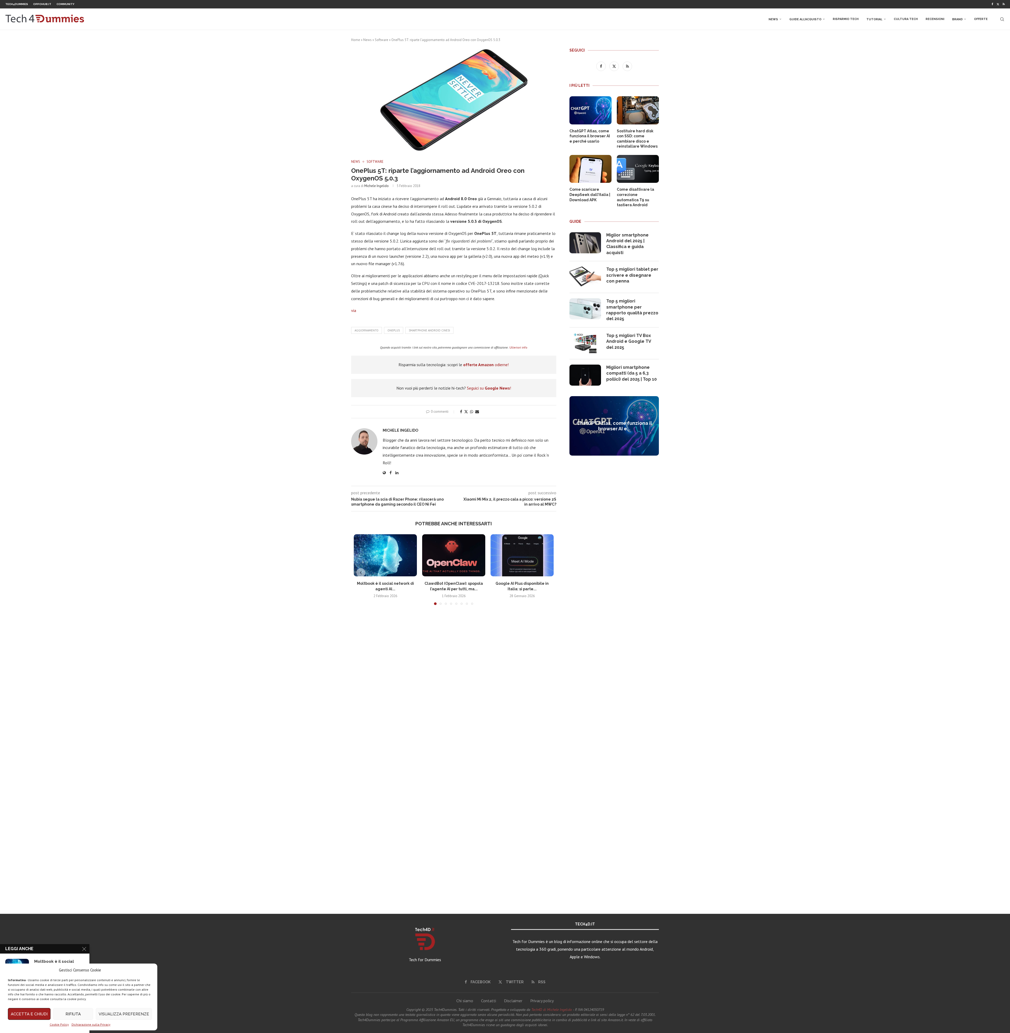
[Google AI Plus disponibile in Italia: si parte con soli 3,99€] (522, 555)
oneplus (393, 330)
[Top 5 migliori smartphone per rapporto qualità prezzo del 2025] (585, 308)
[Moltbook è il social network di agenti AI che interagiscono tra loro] (385, 555)
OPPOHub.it (42, 4)
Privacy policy (542, 1000)
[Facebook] (992, 4)
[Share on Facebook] (461, 411)
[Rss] (1004, 4)
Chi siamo (464, 1000)
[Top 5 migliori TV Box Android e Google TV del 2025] (585, 343)
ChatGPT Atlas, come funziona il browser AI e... (614, 425)
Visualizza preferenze (124, 1014)
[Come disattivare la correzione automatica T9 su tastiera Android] (638, 169)
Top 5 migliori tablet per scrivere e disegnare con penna (632, 275)
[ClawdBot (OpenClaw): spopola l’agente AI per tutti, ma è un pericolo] (453, 555)
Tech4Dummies (16, 4)
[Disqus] (453, 687)
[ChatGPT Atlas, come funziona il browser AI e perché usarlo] (590, 110)
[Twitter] (998, 4)
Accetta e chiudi (29, 1014)
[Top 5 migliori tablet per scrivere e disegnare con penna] (585, 277)
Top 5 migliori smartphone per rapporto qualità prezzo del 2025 (632, 310)
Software (381, 40)
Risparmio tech (845, 19)
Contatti (488, 1000)
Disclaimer (513, 1000)
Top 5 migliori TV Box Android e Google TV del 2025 (628, 341)
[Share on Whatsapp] (471, 411)
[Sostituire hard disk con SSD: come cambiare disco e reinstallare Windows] (638, 110)
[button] (360, 572)
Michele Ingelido (376, 186)
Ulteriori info (518, 347)
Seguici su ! (489, 388)
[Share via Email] (477, 411)
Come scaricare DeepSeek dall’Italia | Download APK (589, 194)
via (353, 310)
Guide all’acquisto (805, 19)
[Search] (1002, 19)
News (773, 19)
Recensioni (935, 19)
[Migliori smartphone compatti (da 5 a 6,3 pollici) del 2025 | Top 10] (585, 375)
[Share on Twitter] (466, 411)
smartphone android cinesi (429, 330)
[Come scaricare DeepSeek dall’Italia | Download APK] (590, 169)
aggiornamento (366, 330)
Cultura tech (906, 19)
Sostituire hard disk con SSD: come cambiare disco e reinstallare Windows (637, 139)
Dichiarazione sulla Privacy (91, 1024)
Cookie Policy (59, 1024)
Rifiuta (73, 1014)
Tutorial (874, 19)
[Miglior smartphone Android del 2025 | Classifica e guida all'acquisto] (585, 242)
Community (65, 4)
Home (355, 40)
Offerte (981, 19)
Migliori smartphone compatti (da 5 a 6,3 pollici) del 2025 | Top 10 (631, 373)
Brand (957, 19)
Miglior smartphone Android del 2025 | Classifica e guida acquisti (627, 244)
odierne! (486, 364)
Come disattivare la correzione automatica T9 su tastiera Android (635, 197)
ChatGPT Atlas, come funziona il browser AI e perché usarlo (589, 136)
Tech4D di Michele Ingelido (551, 1009)
